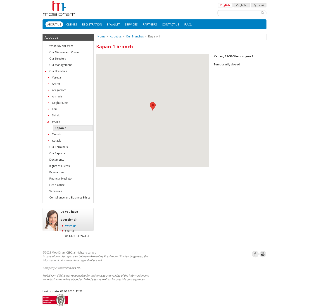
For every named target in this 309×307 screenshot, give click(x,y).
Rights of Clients (59, 166)
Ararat (56, 84)
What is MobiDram (61, 46)
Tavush (56, 134)
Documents (56, 160)
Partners (150, 24)
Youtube (262, 254)
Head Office (57, 185)
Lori (54, 109)
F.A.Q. (188, 24)
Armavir (57, 96)
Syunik (56, 122)
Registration (92, 24)
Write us (70, 226)
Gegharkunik (60, 103)
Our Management (60, 65)
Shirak (56, 115)
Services (131, 24)
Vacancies (55, 191)
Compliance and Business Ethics (69, 197)
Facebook (255, 254)
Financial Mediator (61, 178)
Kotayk (56, 141)
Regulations (56, 172)
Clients (71, 24)
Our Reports (57, 153)
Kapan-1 (61, 128)
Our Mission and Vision (64, 52)
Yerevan (57, 77)
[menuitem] (54, 24)
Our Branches (58, 71)
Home (101, 36)
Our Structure (58, 58)
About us (54, 24)
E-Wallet (113, 24)
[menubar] (154, 24)
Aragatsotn (59, 90)
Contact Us (170, 24)
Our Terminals (58, 147)
